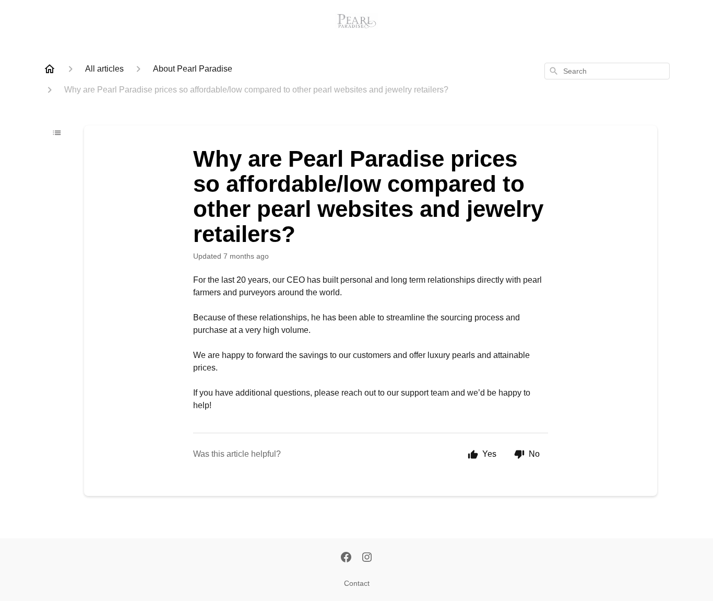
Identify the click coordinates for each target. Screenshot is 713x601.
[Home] (49, 69)
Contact (357, 583)
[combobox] (607, 71)
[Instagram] (367, 558)
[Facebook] (346, 558)
